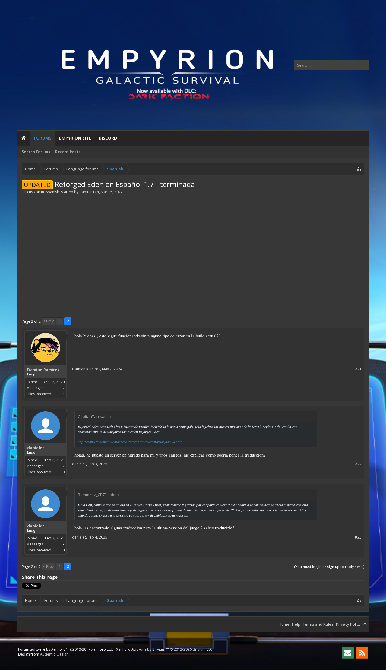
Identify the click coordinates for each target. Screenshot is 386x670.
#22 (358, 463)
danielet (35, 447)
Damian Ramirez (43, 369)
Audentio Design (54, 654)
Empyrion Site (75, 138)
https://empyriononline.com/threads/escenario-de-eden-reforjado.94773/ (130, 441)
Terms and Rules (318, 624)
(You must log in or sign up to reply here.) (329, 566)
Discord (108, 138)
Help (296, 624)
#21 (358, 368)
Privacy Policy (348, 624)
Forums (43, 138)
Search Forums (36, 151)
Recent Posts (68, 151)
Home (23, 138)
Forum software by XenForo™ (65, 649)
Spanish (52, 191)
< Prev (48, 321)
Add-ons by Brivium (165, 649)
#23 (358, 537)
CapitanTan (89, 191)
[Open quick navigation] (359, 169)
